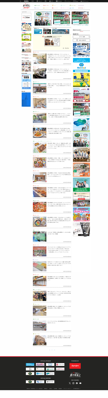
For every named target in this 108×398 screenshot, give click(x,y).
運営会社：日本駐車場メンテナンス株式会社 (34, 388)
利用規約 (60, 388)
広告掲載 (55, 388)
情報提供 (45, 388)
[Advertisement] (81, 254)
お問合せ (50, 388)
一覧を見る (66, 48)
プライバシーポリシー (67, 388)
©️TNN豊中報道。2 (76, 388)
